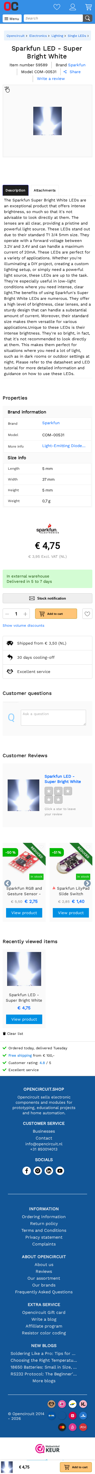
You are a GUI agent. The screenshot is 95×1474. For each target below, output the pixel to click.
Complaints (44, 1244)
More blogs (43, 1380)
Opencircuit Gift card (43, 1312)
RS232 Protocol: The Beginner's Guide (44, 1373)
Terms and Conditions (43, 1230)
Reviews (44, 1271)
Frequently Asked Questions (44, 1291)
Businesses (44, 1131)
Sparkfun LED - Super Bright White (63, 779)
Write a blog (43, 1319)
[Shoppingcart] (84, 7)
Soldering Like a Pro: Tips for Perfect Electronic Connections (44, 1353)
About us (44, 1264)
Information (44, 1208)
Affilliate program (44, 1326)
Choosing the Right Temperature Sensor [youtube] (44, 1360)
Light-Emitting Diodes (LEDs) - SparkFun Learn (64, 445)
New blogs (43, 1345)
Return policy (44, 1223)
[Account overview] (68, 7)
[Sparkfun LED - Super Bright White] (23, 795)
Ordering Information (44, 1216)
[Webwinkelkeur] (47, 1449)
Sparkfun (51, 423)
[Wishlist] (52, 7)
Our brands (43, 1285)
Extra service (44, 1304)
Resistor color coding (44, 1332)
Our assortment (43, 1278)
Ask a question (36, 714)
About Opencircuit (44, 1256)
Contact (44, 1138)
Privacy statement (44, 1237)
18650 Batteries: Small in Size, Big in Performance (44, 1367)
